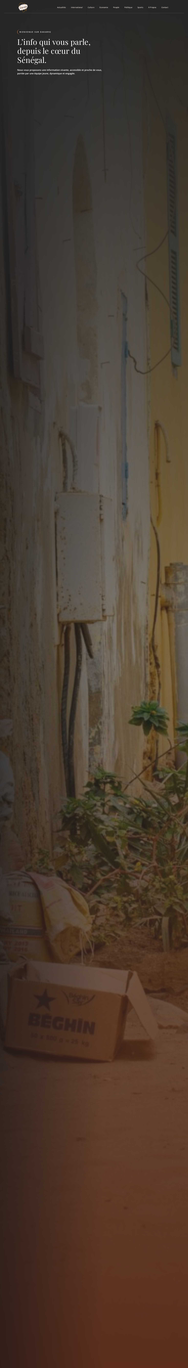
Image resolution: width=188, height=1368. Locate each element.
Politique (128, 7)
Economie (103, 7)
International (77, 7)
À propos (152, 7)
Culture (91, 7)
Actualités (61, 7)
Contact (164, 7)
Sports (140, 7)
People (116, 7)
